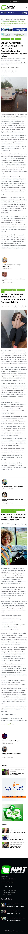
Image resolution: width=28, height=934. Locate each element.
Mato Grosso (17, 769)
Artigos (12, 842)
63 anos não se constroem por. (18, 832)
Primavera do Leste (14, 844)
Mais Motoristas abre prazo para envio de (12, 486)
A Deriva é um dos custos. (16, 839)
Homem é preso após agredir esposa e (11, 740)
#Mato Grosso (9, 289)
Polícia (22, 769)
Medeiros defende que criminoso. (15, 906)
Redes (11, 771)
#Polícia (14, 289)
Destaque (12, 769)
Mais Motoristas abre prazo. (14, 920)
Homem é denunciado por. (13, 913)
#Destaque (3, 289)
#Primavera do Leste (20, 289)
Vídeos (14, 771)
